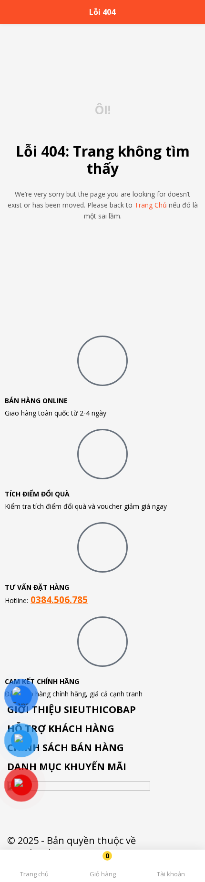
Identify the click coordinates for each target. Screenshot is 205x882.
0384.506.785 (59, 599)
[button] (102, 867)
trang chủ (150, 204)
